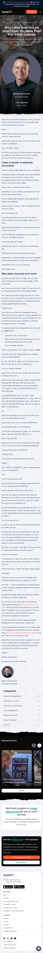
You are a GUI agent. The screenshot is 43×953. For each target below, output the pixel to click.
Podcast (6, 898)
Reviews (6, 918)
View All (21, 790)
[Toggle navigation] (40, 12)
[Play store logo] (19, 886)
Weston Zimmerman (21, 94)
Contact (6, 925)
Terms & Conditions (9, 945)
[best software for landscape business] (7, 11)
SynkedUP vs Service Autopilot (13, 911)
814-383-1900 (7, 928)
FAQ (4, 895)
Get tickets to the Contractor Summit (17, 2)
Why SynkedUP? (21, 862)
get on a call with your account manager (21, 633)
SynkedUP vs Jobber (10, 907)
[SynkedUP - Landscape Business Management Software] (8, 875)
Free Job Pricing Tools (10, 901)
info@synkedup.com (10, 931)
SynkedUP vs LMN (9, 904)
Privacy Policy (8, 941)
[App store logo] (8, 886)
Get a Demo (32, 12)
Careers (5, 921)
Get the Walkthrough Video (21, 857)
